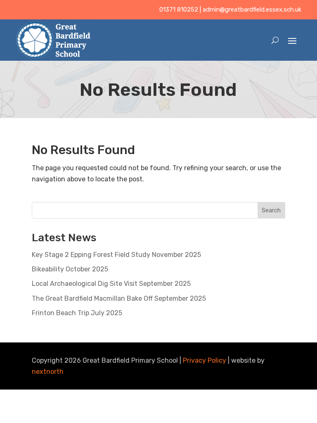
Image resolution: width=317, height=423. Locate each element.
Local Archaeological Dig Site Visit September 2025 (111, 284)
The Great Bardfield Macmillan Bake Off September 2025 (119, 298)
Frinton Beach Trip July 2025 (77, 313)
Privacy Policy (204, 360)
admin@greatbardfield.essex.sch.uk (252, 9)
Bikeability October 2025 (70, 269)
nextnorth (48, 371)
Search (271, 210)
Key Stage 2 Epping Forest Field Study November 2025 (116, 255)
